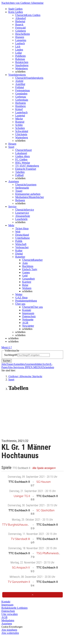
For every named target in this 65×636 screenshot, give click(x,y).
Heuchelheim (22, 33)
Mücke (19, 118)
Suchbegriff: (11, 354)
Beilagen (20, 200)
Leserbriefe (21, 219)
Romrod (19, 121)
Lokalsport (21, 153)
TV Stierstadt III (20, 539)
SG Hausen (43, 481)
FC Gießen (21, 159)
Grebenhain (21, 99)
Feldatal (19, 87)
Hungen (19, 37)
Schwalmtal (21, 131)
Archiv (46, 364)
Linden (19, 49)
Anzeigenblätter (33, 364)
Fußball (19, 175)
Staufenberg (21, 65)
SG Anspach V (21, 567)
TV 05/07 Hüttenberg (27, 165)
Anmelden (19, 364)
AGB (25, 322)
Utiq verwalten (9, 614)
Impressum (28, 313)
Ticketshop (48, 367)
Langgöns (20, 40)
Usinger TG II (22, 496)
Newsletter (28, 325)
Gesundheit (28, 278)
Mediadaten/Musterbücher (29, 197)
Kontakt (26, 310)
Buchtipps (27, 266)
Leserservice (22, 212)
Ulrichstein (21, 134)
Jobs (3, 364)
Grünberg (20, 30)
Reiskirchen (21, 62)
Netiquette (27, 319)
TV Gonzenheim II (19, 582)
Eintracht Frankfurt (25, 168)
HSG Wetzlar (22, 162)
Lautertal (20, 115)
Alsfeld (19, 81)
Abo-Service (14, 367)
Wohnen (26, 288)
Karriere (26, 281)
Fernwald (20, 27)
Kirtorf (19, 109)
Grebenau (20, 96)
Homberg (20, 106)
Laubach (20, 43)
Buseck (19, 24)
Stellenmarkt (22, 187)
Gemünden (21, 93)
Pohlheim (20, 55)
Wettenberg (21, 68)
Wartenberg (21, 137)
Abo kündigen (9, 629)
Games (26, 272)
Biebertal (20, 21)
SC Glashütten (45, 510)
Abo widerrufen (10, 632)
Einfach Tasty (29, 269)
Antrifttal (20, 84)
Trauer (18, 190)
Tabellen (20, 172)
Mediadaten (7, 620)
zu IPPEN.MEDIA (31, 367)
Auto (25, 263)
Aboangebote (22, 215)
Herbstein (20, 102)
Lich (17, 46)
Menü (4, 347)
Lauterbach (21, 112)
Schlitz (19, 124)
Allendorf (20, 18)
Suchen (6, 360)
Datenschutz (29, 316)
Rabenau (20, 59)
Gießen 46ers (22, 156)
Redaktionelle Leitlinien (14, 607)
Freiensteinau (22, 90)
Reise (25, 284)
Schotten (20, 128)
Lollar (18, 52)
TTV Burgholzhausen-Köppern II (23, 524)
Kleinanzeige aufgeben (27, 193)
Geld (25, 275)
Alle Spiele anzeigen (43, 468)
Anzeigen (6, 623)
